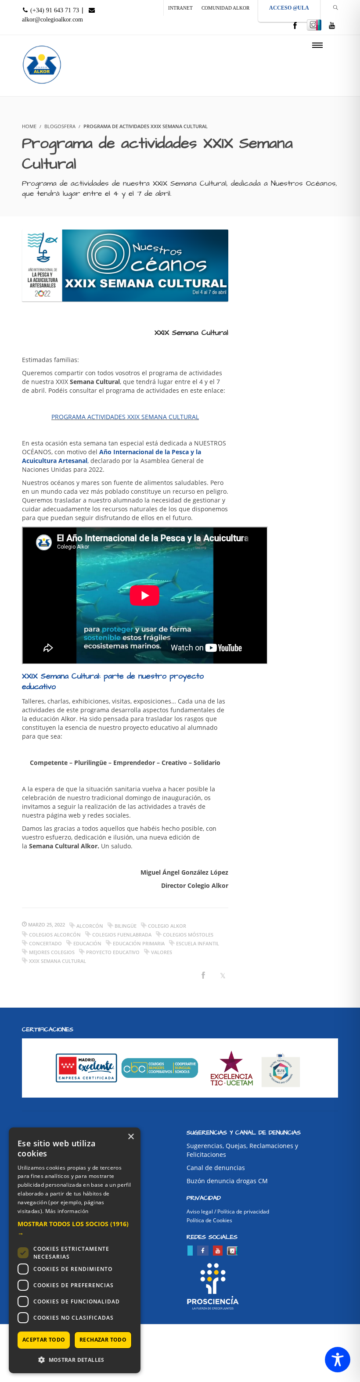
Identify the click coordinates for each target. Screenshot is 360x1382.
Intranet (180, 8)
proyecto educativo (113, 952)
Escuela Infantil (197, 943)
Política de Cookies (209, 1220)
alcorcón (89, 926)
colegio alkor (167, 926)
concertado (45, 943)
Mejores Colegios (52, 952)
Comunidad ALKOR (225, 8)
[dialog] (74, 1250)
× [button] (130, 1137)
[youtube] (332, 26)
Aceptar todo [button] (43, 1339)
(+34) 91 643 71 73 (54, 10)
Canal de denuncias (216, 1167)
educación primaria (139, 943)
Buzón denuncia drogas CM (227, 1181)
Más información (67, 1211)
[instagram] (314, 25)
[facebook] (295, 26)
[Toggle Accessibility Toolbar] (337, 1359)
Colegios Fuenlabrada (121, 934)
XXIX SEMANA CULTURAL (57, 961)
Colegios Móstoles (188, 934)
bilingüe (126, 926)
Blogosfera (60, 126)
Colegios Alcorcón (55, 934)
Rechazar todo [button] (102, 1339)
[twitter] (190, 1251)
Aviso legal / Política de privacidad (228, 1211)
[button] (75, 1228)
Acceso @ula (289, 8)
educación (87, 943)
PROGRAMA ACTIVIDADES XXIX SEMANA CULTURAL (125, 417)
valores (161, 952)
